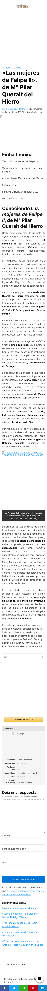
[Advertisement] (23, 37)
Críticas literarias (11, 68)
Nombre (7, 835)
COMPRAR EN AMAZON (23, 719)
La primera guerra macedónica (19, 908)
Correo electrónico (14, 849)
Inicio (4, 109)
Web (4, 863)
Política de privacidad (15, 964)
